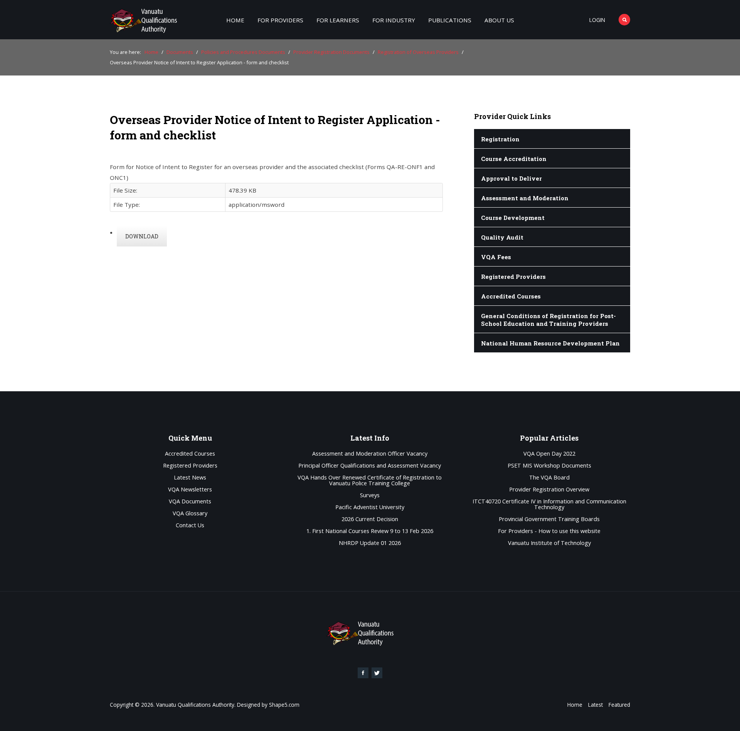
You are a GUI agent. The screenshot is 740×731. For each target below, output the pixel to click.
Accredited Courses (190, 454)
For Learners (337, 20)
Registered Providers (190, 466)
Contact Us (190, 525)
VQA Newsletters (190, 489)
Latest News (190, 477)
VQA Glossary (190, 513)
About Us (499, 20)
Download (141, 236)
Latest (595, 704)
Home (235, 20)
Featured (619, 704)
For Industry (393, 20)
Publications (449, 20)
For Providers (280, 20)
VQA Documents (190, 501)
